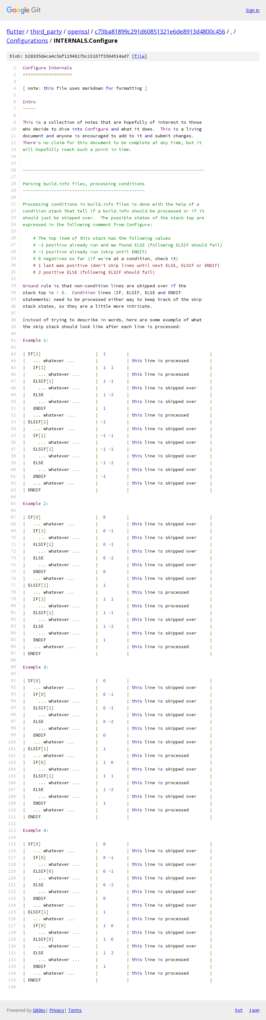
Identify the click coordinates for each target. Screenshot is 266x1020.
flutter (15, 31)
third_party (46, 31)
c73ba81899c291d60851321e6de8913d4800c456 (160, 31)
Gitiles (39, 1010)
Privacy (56, 1010)
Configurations (27, 40)
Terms (75, 1010)
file (139, 56)
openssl (78, 31)
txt (239, 1010)
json (254, 1010)
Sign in (253, 10)
